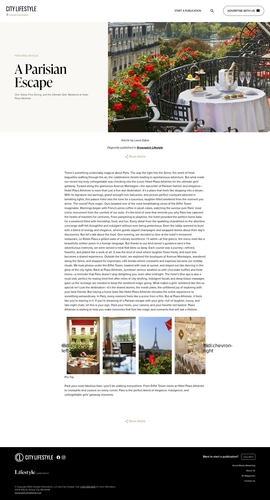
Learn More (248, 457)
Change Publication (18, 14)
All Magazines (248, 475)
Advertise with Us (241, 11)
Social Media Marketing (243, 465)
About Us (250, 470)
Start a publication (187, 10)
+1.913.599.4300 (88, 486)
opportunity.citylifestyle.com (28, 492)
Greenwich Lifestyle (150, 148)
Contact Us (249, 481)
